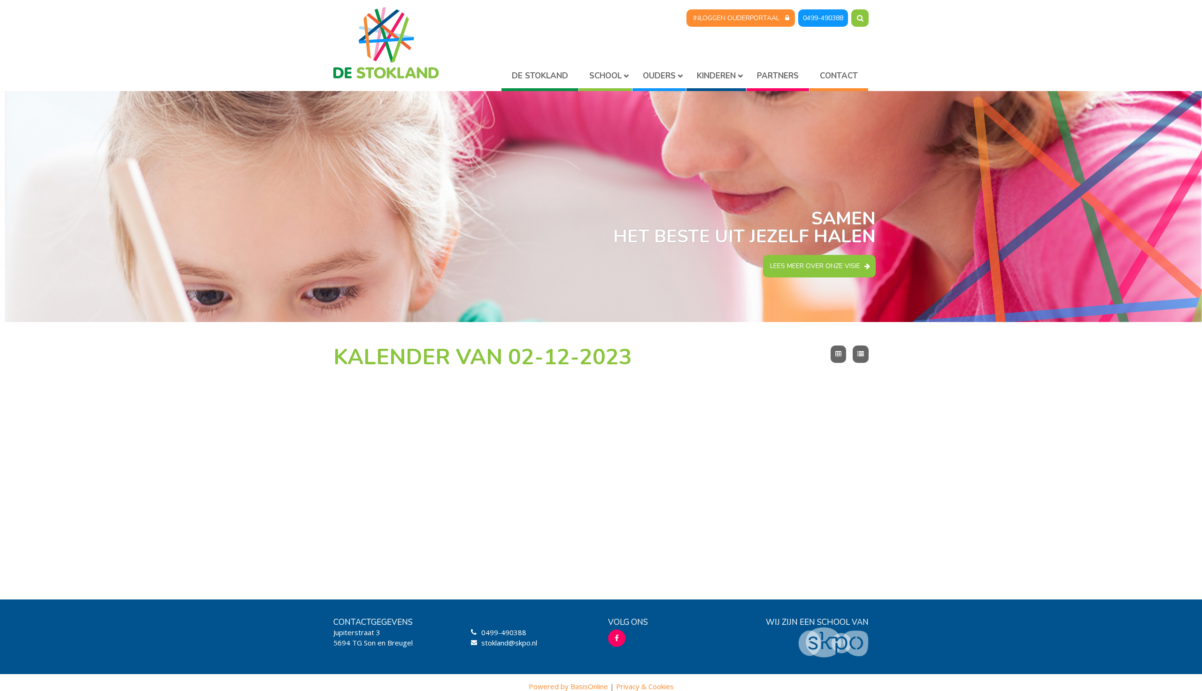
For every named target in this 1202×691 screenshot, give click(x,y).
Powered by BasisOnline (568, 686)
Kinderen (716, 75)
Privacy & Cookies (645, 686)
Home (539, 77)
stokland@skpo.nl (509, 642)
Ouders (659, 75)
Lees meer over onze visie (815, 265)
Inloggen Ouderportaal (736, 18)
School (605, 75)
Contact (839, 75)
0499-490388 (823, 18)
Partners (778, 75)
